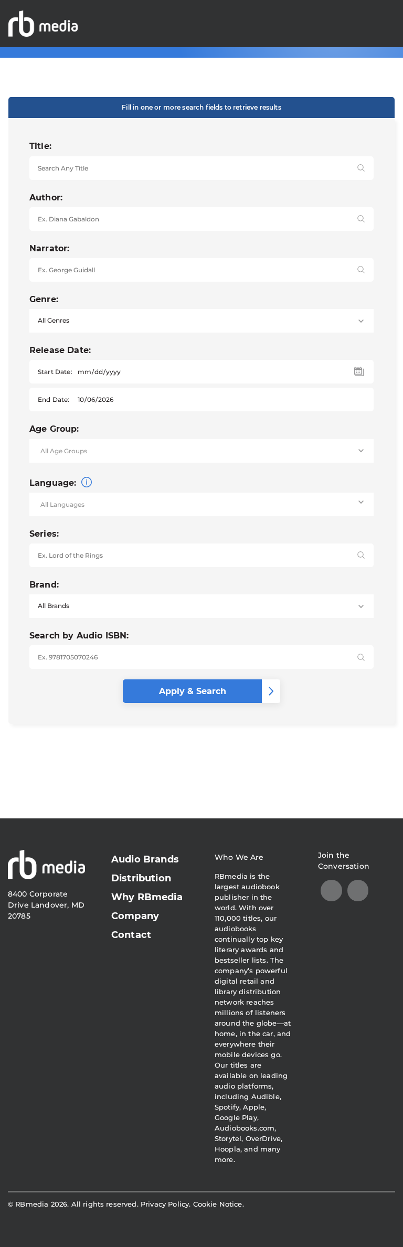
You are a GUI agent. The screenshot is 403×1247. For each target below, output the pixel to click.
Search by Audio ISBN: (79, 636)
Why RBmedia (147, 897)
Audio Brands (145, 859)
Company (135, 916)
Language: (54, 483)
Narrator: (49, 248)
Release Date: (60, 350)
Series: (44, 534)
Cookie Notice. (218, 1204)
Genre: (43, 299)
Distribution (141, 878)
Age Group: (54, 429)
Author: (45, 197)
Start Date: (55, 372)
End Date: (53, 399)
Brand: (44, 585)
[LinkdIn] (331, 890)
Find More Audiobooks (336, 23)
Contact (131, 935)
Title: (40, 146)
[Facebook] (358, 890)
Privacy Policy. (165, 1204)
